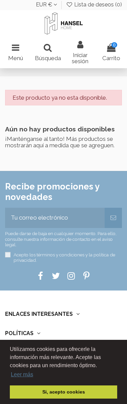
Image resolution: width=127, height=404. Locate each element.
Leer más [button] (22, 374)
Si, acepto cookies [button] (63, 392)
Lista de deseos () (97, 4)
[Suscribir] (113, 218)
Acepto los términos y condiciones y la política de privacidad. (64, 257)
